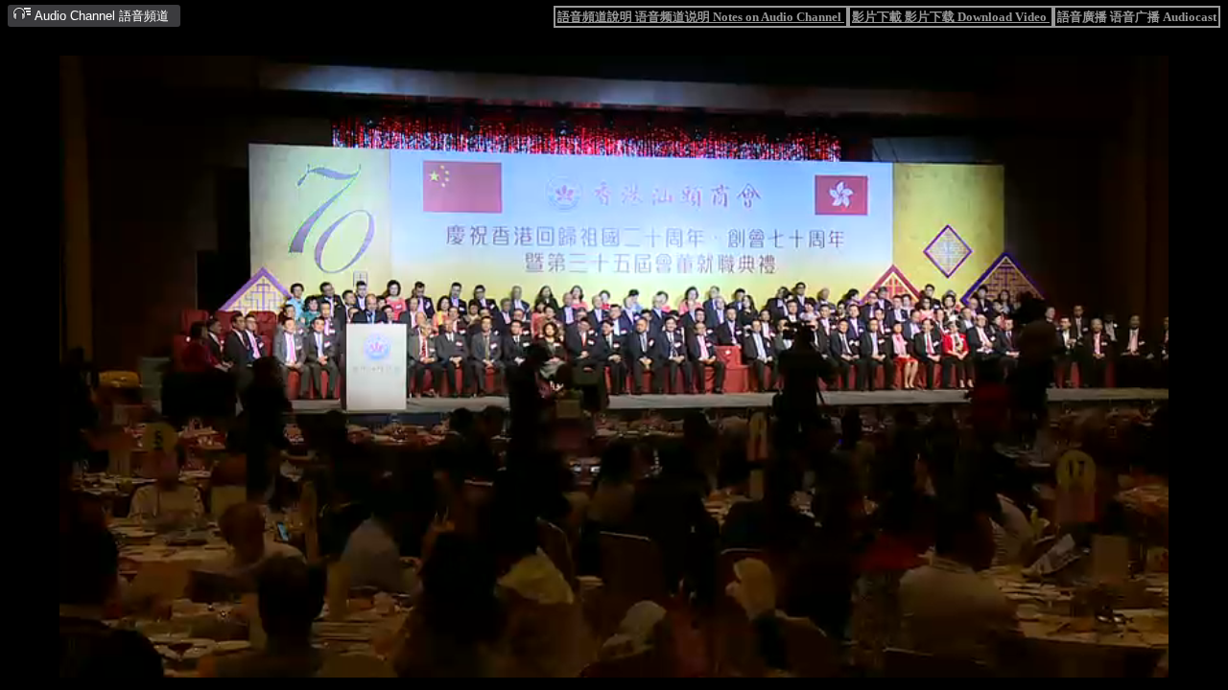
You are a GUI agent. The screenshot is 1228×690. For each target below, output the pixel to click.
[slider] (554, 664)
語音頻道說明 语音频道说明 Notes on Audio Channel (700, 17)
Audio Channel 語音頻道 (100, 16)
